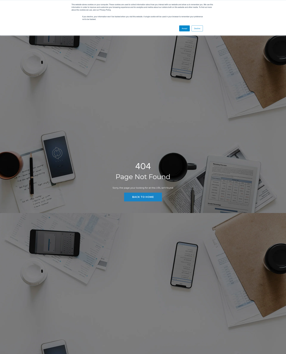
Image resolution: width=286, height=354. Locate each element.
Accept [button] (184, 28)
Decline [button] (197, 28)
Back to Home (143, 197)
